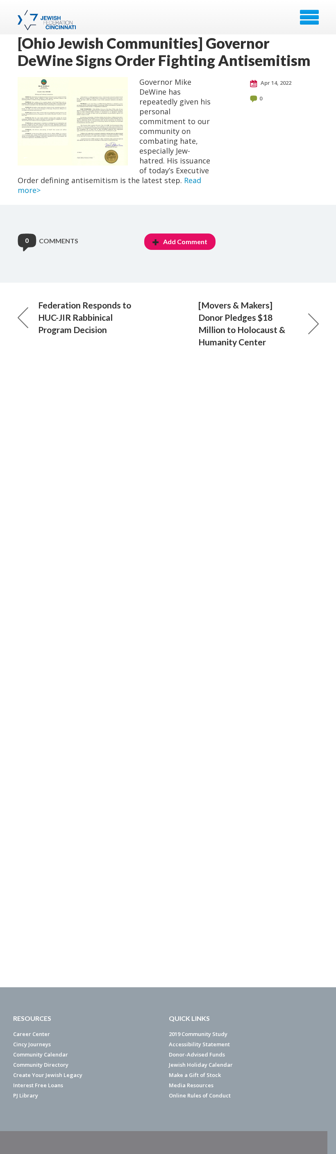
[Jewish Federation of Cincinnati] (48, 20)
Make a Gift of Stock (195, 1075)
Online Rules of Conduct (200, 1095)
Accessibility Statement (199, 1044)
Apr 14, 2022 (275, 82)
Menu (309, 17)
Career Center (31, 1034)
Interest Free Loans (38, 1085)
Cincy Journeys (32, 1044)
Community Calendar (40, 1054)
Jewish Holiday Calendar (201, 1064)
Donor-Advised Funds (197, 1054)
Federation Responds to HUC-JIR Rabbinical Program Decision (84, 317)
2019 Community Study (198, 1034)
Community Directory (40, 1064)
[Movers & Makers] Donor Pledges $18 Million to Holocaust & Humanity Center (241, 323)
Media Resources (191, 1085)
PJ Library (25, 1095)
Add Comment (185, 241)
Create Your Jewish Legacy (47, 1075)
